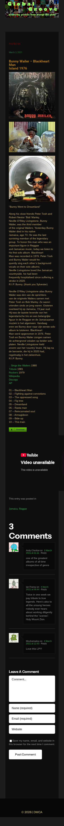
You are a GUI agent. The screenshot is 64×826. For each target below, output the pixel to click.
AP (10, 383)
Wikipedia (14, 376)
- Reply (43, 553)
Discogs (13, 379)
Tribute (13, 369)
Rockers (13, 372)
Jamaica (13, 508)
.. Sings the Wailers (19, 365)
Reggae (23, 508)
